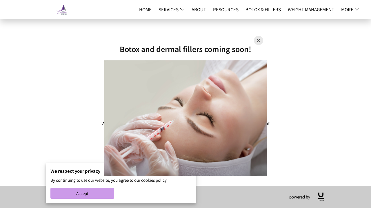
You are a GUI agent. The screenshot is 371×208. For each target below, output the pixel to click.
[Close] (258, 40)
